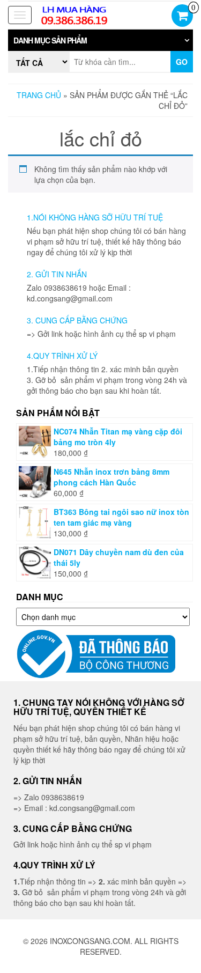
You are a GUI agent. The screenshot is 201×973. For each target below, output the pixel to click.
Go (182, 61)
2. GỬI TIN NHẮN (57, 274)
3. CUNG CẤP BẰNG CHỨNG (77, 320)
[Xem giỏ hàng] (182, 16)
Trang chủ (39, 95)
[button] (100, 40)
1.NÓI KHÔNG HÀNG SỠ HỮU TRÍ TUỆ (95, 217)
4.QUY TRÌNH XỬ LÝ (62, 355)
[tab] (100, 40)
